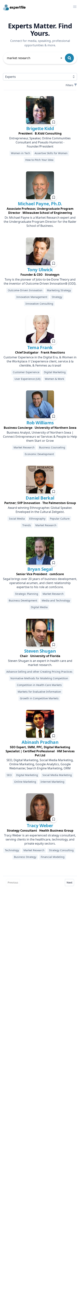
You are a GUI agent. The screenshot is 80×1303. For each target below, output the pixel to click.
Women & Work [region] (54, 379)
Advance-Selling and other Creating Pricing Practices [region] (39, 671)
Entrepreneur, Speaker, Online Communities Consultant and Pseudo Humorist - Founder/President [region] (40, 142)
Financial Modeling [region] (53, 857)
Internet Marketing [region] (52, 781)
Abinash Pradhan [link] (40, 742)
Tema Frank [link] (39, 347)
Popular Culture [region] (60, 518)
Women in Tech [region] (20, 153)
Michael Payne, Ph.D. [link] (40, 203)
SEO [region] (9, 775)
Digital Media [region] (39, 607)
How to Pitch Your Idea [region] (39, 160)
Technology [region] (12, 850)
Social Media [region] (17, 518)
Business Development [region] (23, 600)
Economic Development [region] (39, 454)
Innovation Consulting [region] (39, 303)
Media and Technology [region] (56, 600)
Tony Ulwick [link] (40, 269)
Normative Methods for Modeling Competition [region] (39, 678)
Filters (69, 85)
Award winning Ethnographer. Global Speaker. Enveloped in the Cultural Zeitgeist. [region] (40, 510)
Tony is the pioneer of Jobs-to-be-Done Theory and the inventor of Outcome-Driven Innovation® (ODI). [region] (40, 281)
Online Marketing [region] (25, 781)
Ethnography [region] (37, 518)
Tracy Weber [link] (40, 825)
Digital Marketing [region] (55, 372)
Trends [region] (26, 525)
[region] (40, 133)
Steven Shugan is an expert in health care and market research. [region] (40, 663)
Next (69, 882)
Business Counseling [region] (52, 447)
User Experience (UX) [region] (27, 379)
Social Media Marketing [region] (57, 775)
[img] (40, 110)
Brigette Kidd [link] (40, 128)
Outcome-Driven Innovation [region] (25, 290)
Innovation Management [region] (31, 297)
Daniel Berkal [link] (40, 498)
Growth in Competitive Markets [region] (39, 698)
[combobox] (35, 58)
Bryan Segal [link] (39, 569)
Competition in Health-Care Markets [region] (39, 685)
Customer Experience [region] (26, 372)
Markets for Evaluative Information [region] (39, 691)
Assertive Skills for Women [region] (51, 153)
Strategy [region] (57, 297)
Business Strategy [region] (25, 857)
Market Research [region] (24, 447)
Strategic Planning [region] (26, 594)
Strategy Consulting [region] (61, 850)
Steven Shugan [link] (40, 651)
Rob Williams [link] (40, 423)
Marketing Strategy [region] (59, 290)
